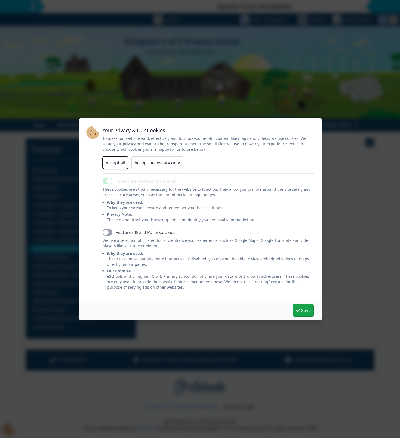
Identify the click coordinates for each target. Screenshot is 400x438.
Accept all (115, 163)
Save (305, 310)
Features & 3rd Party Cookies (146, 232)
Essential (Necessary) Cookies (146, 181)
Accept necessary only (157, 163)
